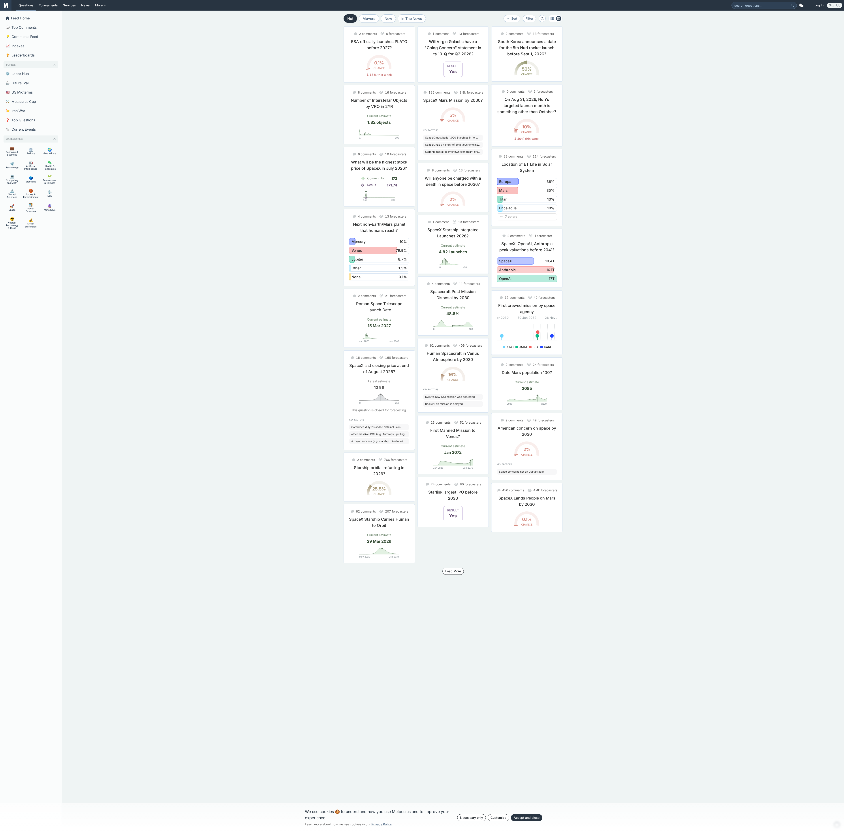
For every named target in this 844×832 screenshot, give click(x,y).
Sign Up (834, 5)
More (99, 5)
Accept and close (526, 817)
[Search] (792, 5)
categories (14, 139)
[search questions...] (542, 18)
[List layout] (555, 18)
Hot (350, 18)
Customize (498, 817)
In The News (411, 18)
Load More (453, 571)
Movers (369, 18)
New (388, 18)
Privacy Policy (381, 824)
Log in (818, 5)
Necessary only (471, 817)
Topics (11, 64)
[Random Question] (801, 5)
